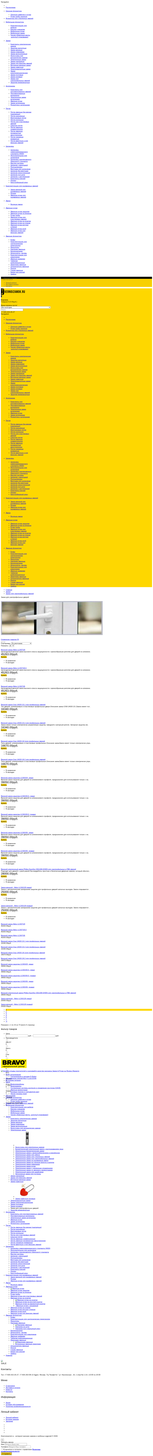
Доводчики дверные (18, 265)
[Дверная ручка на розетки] (26, 1300)
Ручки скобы (15, 215)
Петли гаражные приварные (17, 138)
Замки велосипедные (19, 54)
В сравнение (11, 661)
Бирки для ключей (18, 272)
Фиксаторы (15, 247)
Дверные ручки (16, 101)
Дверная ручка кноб (18, 229)
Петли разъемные (18, 116)
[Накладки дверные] (23, 1325)
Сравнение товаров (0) (10, 639)
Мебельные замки (18, 33)
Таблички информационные (18, 262)
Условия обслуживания (15, 1404)
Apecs (8, 1048)
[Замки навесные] (27, 1197)
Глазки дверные (17, 270)
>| (6, 1021)
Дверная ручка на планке (20, 223)
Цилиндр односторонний (20, 173)
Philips (8, 1085)
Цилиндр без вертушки (19, 171)
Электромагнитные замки (20, 69)
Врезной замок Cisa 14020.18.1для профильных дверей (23, 741)
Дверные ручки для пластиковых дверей (19, 218)
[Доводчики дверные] (24, 1342)
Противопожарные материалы (18, 94)
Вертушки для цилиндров (20, 169)
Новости (9, 1390)
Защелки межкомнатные (20, 82)
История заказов (12, 1419)
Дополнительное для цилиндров (19, 156)
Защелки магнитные (18, 48)
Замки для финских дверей (21, 63)
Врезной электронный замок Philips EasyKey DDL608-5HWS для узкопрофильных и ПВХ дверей (38, 869)
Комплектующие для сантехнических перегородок (19, 243)
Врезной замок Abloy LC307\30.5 (14, 668)
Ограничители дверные (20, 266)
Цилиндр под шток (18, 175)
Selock (8, 1091)
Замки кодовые (16, 77)
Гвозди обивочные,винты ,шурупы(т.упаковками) (20, 36)
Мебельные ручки (18, 31)
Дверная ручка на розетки (21, 221)
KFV (7, 1073)
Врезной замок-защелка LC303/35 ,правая (17, 851)
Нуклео (13, 180)
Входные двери (17, 204)
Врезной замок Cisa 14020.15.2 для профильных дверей (23, 723)
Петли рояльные (17, 120)
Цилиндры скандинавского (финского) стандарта (21, 160)
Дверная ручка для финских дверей (18, 232)
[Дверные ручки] (17, 1288)
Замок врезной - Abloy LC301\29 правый (17, 906)
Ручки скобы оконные (19, 16)
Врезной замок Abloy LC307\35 (13, 686)
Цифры (13, 274)
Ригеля (13, 268)
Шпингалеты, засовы (19, 253)
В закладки (10, 662)
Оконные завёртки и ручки (21, 15)
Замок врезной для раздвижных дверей (18, 190)
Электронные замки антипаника (18, 98)
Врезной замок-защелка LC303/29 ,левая (17, 778)
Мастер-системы (17, 163)
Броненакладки (17, 251)
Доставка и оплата (12, 284)
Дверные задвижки (18, 259)
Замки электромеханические (19, 72)
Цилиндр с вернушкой (19, 165)
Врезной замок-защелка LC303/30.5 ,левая (18, 796)
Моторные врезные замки (21, 65)
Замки (8, 592)
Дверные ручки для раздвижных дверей (18, 196)
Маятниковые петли (18, 118)
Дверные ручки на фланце (21, 213)
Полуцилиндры (16, 167)
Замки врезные (16, 50)
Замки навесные (17, 67)
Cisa (7, 1054)
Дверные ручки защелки (20, 211)
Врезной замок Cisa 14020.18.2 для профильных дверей (23, 759)
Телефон (4, 1447)
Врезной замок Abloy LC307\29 (13, 650)
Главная (9, 590)
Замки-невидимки (17, 52)
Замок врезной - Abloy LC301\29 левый (16, 887)
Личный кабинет (11, 283)
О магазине (10, 1386)
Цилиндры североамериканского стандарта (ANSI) (19, 152)
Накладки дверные (18, 249)
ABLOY (8, 1042)
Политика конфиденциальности (18, 1406)
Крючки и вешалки (18, 29)
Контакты (9, 286)
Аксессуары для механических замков (19, 57)
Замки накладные (17, 61)
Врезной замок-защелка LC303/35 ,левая (17, 833)
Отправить (6, 1454)
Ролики (13, 193)
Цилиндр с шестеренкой (20, 177)
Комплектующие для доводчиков (19, 256)
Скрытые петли (16, 125)
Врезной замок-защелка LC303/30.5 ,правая (18, 814)
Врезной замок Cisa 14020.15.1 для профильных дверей (23, 705)
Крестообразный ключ (19, 182)
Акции (8, 1403)
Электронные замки (18, 59)
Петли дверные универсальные (17, 128)
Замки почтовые (17, 75)
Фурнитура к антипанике (20, 105)
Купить (4, 657)
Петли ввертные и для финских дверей (19, 142)
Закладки (9, 1421)
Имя (2, 1444)
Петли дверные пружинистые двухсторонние (17, 133)
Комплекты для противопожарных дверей (21, 90)
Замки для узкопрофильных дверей (20, 79)
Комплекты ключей (18, 178)
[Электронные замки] (27, 1145)
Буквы (13, 240)
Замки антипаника (18, 103)
